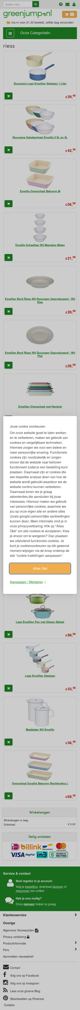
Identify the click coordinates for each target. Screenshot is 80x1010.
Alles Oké (40, 568)
